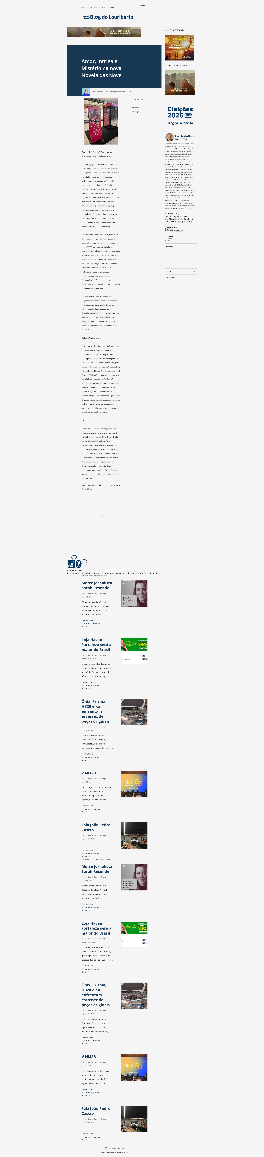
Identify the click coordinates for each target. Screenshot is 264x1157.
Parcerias (111, 7)
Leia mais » (86, 627)
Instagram (94, 7)
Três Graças (135, 112)
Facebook (85, 7)
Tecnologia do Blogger (115, 1148)
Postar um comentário (91, 624)
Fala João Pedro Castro (96, 827)
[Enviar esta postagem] (100, 486)
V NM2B (89, 773)
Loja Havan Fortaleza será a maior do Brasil (96, 644)
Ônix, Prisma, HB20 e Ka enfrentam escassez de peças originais (96, 711)
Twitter (103, 7)
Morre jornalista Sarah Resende (97, 585)
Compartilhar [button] (137, 100)
